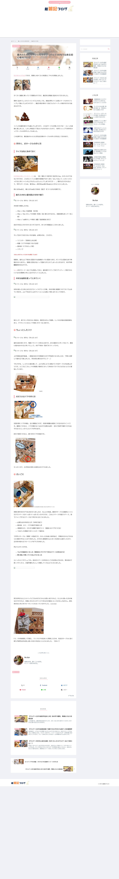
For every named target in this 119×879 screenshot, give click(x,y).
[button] (70, 68)
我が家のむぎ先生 (19, 75)
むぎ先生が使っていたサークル (24, 176)
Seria (15, 270)
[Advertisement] (59, 26)
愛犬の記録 (16, 671)
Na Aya (27, 657)
